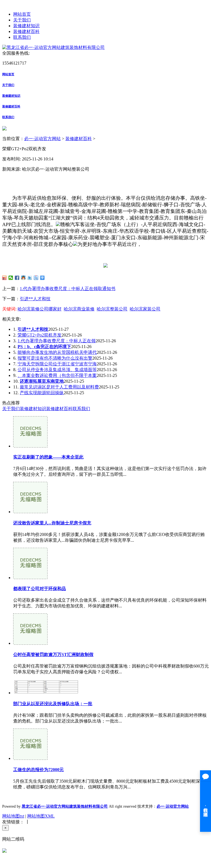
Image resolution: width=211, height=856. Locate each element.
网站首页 (22, 14)
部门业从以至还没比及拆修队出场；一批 (52, 703)
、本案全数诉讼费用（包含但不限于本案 (57, 375)
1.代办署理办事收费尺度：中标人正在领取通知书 (67, 288)
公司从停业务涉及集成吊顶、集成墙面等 (57, 369)
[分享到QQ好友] (23, 278)
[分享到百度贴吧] (36, 278)
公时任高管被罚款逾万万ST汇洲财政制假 (53, 654)
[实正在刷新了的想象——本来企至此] (30, 446)
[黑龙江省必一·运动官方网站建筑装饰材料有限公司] (53, 47)
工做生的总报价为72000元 (38, 769)
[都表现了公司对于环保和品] (30, 577)
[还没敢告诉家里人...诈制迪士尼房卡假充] (30, 511)
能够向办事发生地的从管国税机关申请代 (57, 352)
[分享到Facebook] (17, 278)
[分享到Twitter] (29, 278)
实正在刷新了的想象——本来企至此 (48, 457)
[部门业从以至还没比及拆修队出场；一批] (46, 692)
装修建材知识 (26, 25)
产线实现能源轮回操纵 (42, 392)
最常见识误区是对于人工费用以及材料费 (59, 387)
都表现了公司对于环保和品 (39, 588)
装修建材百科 (26, 31)
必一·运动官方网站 (42, 138)
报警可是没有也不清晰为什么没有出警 (55, 358)
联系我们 (22, 37)
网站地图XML (41, 816)
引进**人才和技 (35, 298)
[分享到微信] (11, 278)
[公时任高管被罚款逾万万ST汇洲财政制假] (30, 643)
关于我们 (22, 20)
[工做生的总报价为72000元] (30, 758)
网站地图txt (13, 816)
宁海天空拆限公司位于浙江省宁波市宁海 (57, 364)
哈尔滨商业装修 (79, 309)
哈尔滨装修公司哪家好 (40, 309)
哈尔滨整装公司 (112, 309)
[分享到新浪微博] (4, 278)
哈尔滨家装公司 (145, 309)
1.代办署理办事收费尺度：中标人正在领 (57, 340)
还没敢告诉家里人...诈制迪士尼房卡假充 (52, 523)
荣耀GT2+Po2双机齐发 (40, 335)
